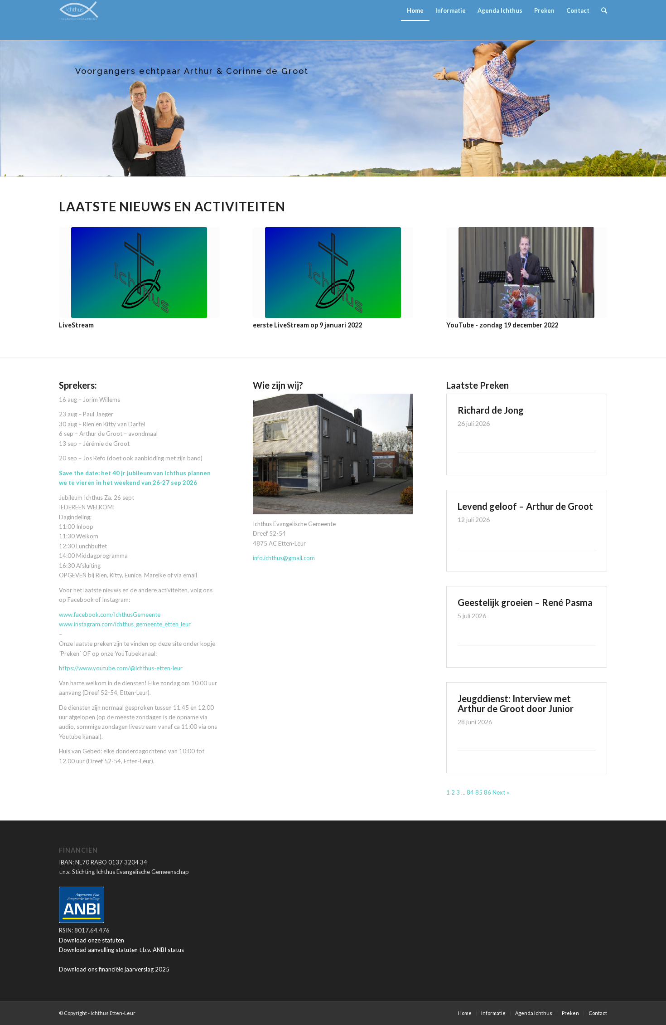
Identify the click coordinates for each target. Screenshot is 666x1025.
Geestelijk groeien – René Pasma (525, 602)
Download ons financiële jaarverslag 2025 (114, 969)
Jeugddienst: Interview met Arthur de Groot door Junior (516, 703)
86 (487, 792)
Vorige (72, 267)
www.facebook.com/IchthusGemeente (109, 614)
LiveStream (76, 325)
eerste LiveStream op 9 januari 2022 (307, 325)
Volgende (593, 267)
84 (470, 792)
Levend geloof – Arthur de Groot (525, 506)
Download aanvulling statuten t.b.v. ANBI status (121, 949)
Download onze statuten (91, 940)
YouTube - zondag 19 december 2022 (502, 325)
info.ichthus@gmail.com (284, 557)
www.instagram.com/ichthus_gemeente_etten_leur (125, 624)
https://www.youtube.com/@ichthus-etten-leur (121, 668)
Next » (500, 792)
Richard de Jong (491, 410)
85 (479, 792)
